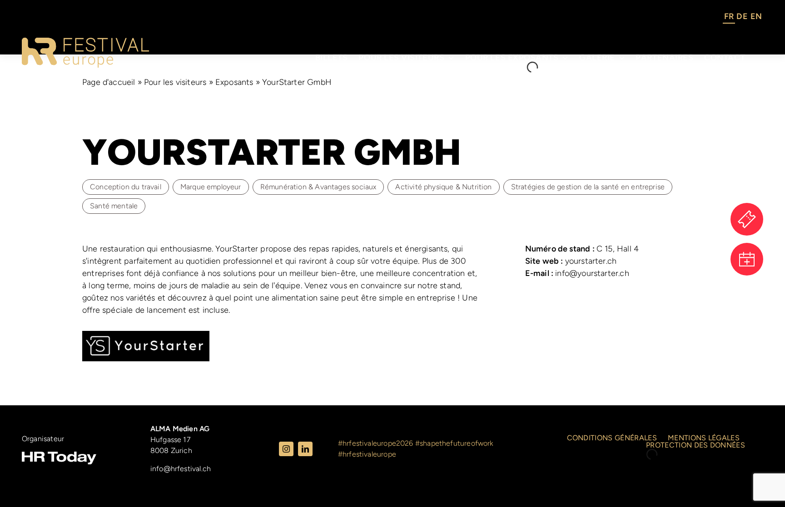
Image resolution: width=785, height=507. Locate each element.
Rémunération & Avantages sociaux (318, 186)
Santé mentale (114, 206)
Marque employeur (210, 186)
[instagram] (286, 449)
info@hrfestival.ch (180, 468)
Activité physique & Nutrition (443, 186)
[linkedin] (305, 449)
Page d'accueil (108, 82)
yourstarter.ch (571, 261)
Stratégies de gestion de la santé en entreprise (588, 186)
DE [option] (741, 16)
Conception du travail (125, 186)
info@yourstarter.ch (577, 273)
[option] (742, 18)
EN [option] (756, 16)
